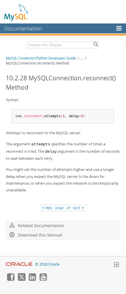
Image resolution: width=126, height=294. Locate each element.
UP (68, 208)
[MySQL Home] (17, 12)
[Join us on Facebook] (10, 279)
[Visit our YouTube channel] (43, 279)
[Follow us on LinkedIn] (32, 279)
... (82, 58)
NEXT (77, 208)
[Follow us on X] (21, 279)
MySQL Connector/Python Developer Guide (41, 58)
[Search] (95, 45)
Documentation (23, 28)
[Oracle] (19, 264)
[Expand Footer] (116, 265)
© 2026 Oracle (47, 264)
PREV (48, 208)
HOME (59, 208)
